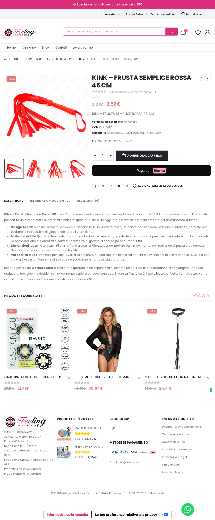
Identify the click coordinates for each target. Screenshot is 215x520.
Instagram (114, 429)
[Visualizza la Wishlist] (198, 32)
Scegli (133, 312)
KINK (104, 140)
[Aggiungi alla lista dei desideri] (68, 377)
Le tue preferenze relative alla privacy (126, 514)
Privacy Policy (134, 14)
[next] (208, 78)
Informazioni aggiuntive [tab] (50, 201)
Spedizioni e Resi (173, 442)
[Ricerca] (171, 31)
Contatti (61, 47)
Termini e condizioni (163, 14)
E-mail (118, 186)
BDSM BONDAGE (134, 133)
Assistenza (112, 14)
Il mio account (171, 465)
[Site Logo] (20, 32)
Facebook (95, 186)
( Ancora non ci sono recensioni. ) (133, 92)
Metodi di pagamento (177, 449)
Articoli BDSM (115, 133)
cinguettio (103, 186)
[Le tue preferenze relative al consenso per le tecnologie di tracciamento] (211, 390)
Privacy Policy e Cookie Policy (182, 427)
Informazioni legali (174, 457)
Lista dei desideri (173, 472)
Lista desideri (194, 14)
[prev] (202, 78)
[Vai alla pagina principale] (5, 59)
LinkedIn (111, 186)
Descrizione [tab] (13, 201)
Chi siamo (29, 47)
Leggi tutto (63, 312)
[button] (5, 115)
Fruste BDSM (153, 133)
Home (11, 47)
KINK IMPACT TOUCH (120, 140)
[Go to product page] (64, 433)
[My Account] (207, 32)
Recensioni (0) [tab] (88, 201)
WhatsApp (126, 186)
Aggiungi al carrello (144, 155)
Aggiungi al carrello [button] (204, 312)
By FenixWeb (156, 493)
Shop (45, 47)
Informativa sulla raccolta (67, 514)
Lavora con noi (83, 47)
